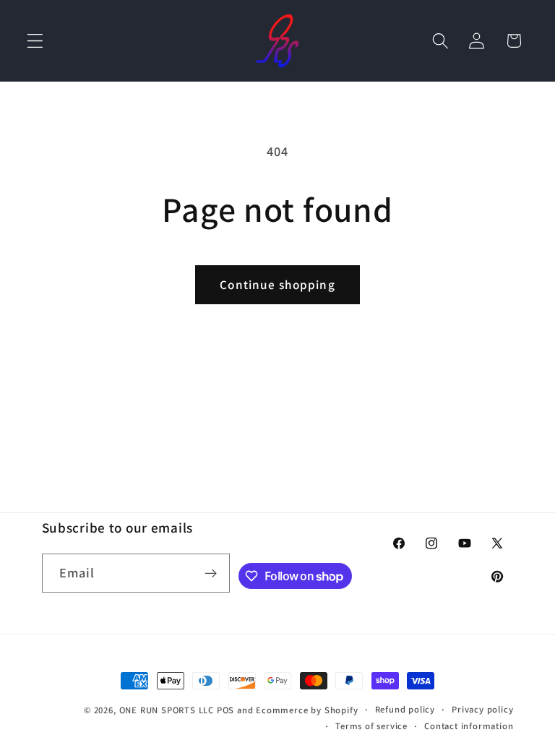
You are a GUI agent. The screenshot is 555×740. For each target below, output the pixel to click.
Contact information (468, 726)
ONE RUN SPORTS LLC (167, 710)
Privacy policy (482, 709)
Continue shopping (277, 284)
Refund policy (405, 709)
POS (225, 710)
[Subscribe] (211, 573)
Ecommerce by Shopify (307, 710)
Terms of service (371, 726)
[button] (35, 40)
